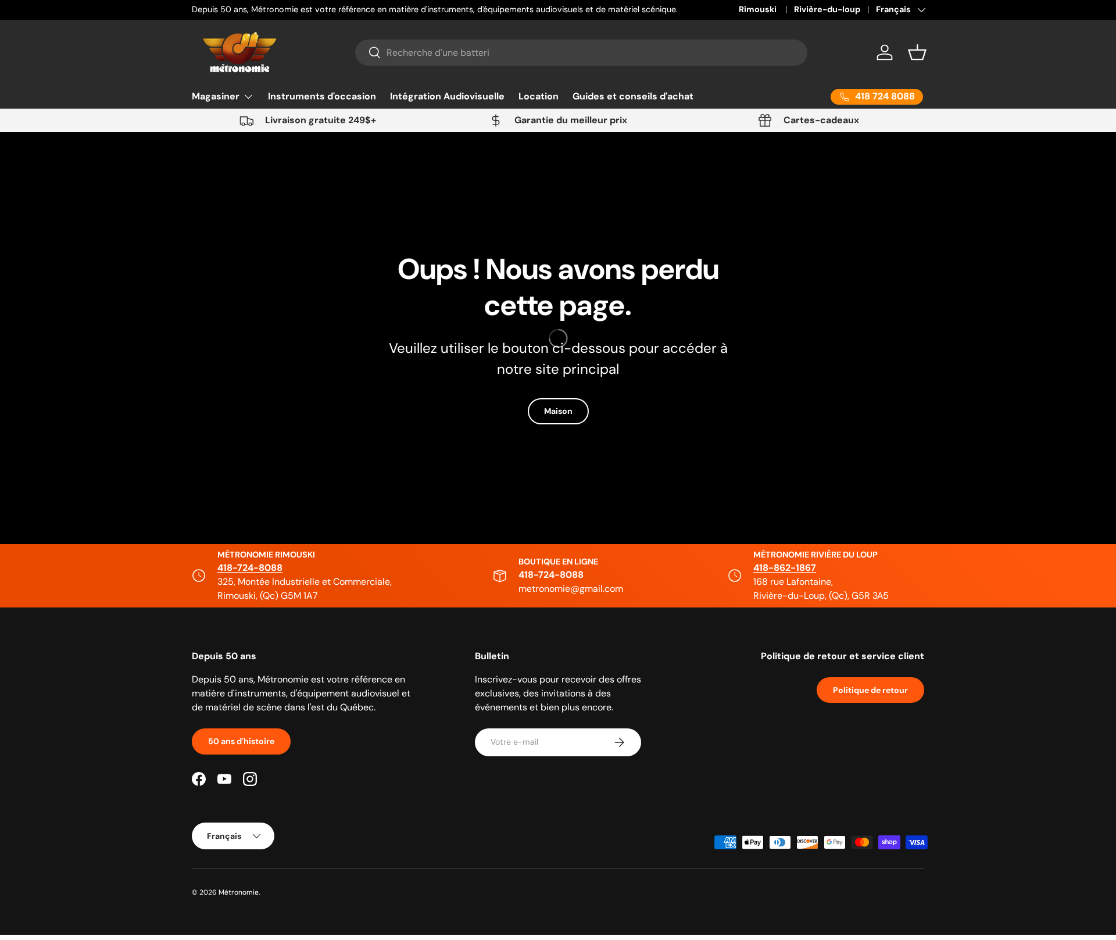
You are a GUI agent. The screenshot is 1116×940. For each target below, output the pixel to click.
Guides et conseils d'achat (633, 96)
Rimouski (758, 9)
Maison (558, 411)
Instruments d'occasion (322, 96)
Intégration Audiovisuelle (447, 96)
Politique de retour (870, 690)
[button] (917, 52)
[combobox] (581, 53)
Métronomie (239, 892)
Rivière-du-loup (827, 9)
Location (538, 96)
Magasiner (215, 96)
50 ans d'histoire (241, 741)
